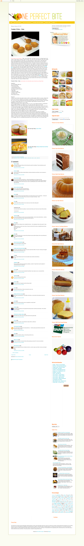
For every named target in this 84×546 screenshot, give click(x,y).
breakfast (60, 496)
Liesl (15, 287)
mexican (71, 503)
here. (65, 41)
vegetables (56, 512)
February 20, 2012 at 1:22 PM (19, 278)
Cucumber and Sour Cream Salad (63, 450)
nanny (15, 269)
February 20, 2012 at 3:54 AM (19, 191)
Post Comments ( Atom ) (20, 356)
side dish (67, 508)
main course (57, 503)
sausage (69, 507)
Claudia (15, 307)
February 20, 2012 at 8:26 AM (19, 212)
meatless (66, 503)
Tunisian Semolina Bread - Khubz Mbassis (65, 467)
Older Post (46, 354)
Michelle (15, 163)
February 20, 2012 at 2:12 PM (19, 297)
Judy (15, 333)
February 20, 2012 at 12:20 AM (19, 174)
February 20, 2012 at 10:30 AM (19, 252)
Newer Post (13, 354)
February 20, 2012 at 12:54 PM (19, 272)
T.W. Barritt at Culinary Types (19, 314)
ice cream (54, 502)
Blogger (49, 531)
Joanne (15, 281)
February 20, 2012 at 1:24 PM (19, 284)
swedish (53, 511)
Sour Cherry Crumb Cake (62, 444)
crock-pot (59, 499)
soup (64, 510)
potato (62, 505)
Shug (15, 222)
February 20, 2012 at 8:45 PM (19, 330)
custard (69, 499)
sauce (65, 507)
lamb (63, 502)
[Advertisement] (42, 6)
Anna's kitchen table (17, 187)
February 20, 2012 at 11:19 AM (19, 266)
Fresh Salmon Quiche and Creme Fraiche (65, 479)
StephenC (16, 262)
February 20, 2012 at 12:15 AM (19, 167)
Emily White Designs (40, 531)
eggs (61, 501)
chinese (69, 497)
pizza (53, 505)
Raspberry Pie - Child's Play (62, 485)
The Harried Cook (17, 326)
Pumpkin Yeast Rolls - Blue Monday (64, 432)
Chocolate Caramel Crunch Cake (63, 438)
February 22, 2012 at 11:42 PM (19, 350)
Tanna (15, 194)
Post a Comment (15, 352)
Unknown (15, 215)
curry (65, 499)
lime (72, 502)
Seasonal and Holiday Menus (38, 22)
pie (65, 504)
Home (11, 22)
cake (65, 496)
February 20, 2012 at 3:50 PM (19, 303)
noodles (55, 504)
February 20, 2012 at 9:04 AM (19, 219)
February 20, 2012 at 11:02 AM (19, 259)
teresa (15, 320)
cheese (56, 497)
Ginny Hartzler (16, 178)
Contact (53, 22)
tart (58, 511)
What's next (16, 339)
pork (57, 505)
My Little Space (16, 345)
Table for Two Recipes (27, 22)
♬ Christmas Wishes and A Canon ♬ (64, 473)
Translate (60, 112)
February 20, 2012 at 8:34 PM (19, 323)
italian (59, 502)
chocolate (54, 498)
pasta (60, 504)
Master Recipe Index (17, 22)
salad (66, 506)
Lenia (15, 301)
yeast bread (68, 512)
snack (58, 510)
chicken (62, 497)
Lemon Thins (38, 128)
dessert (54, 501)
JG (14, 255)
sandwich (60, 507)
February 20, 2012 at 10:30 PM (19, 336)
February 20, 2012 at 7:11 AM (19, 204)
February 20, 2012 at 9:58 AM (19, 238)
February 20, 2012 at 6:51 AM (19, 198)
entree (65, 501)
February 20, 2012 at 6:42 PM (19, 317)
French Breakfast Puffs (56, 462)
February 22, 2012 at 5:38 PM (19, 342)
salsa (55, 507)
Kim (14, 201)
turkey (62, 511)
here (40, 75)
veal (66, 511)
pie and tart (70, 504)
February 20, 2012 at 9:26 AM (19, 230)
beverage (53, 496)
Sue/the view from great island (19, 248)
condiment (68, 498)
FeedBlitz (61, 29)
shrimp (61, 508)
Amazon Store (47, 22)
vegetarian (62, 512)
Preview (53, 29)
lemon (67, 502)
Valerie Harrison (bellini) (18, 242)
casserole (71, 496)
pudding (67, 505)
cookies (53, 499)
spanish (69, 510)
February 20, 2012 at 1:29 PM (19, 290)
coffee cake (61, 498)
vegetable (71, 511)
